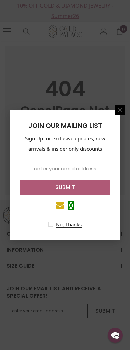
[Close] (120, 110)
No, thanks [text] (69, 224)
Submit (65, 187)
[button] (115, 335)
